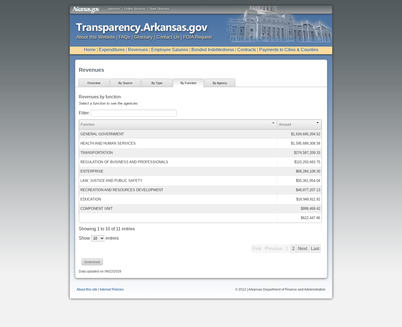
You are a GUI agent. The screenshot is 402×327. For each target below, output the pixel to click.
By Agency (220, 83)
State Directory (160, 8)
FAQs (124, 37)
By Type (157, 83)
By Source (125, 83)
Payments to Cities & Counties (288, 49)
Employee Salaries (169, 49)
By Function (188, 83)
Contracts (246, 49)
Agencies (114, 8)
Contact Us (167, 37)
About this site (87, 289)
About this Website (95, 37)
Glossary (143, 37)
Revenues (138, 49)
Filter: (85, 113)
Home (90, 49)
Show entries (99, 238)
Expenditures (112, 49)
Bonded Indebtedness (212, 49)
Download (92, 261)
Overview (94, 83)
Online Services (134, 8)
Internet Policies (112, 289)
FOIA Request (197, 37)
